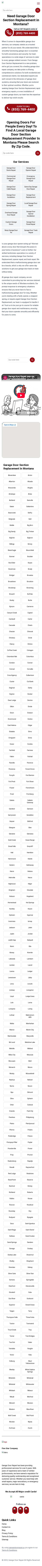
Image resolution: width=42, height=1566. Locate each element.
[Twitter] (20, 1510)
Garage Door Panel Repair (30, 223)
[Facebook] (26, 1510)
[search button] (37, 10)
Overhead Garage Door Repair (11, 214)
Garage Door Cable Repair (11, 188)
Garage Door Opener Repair (31, 169)
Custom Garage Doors (11, 223)
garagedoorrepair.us (17, 1548)
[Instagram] (14, 1510)
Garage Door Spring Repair (11, 204)
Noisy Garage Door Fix (11, 231)
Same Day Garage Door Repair (30, 188)
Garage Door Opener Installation (30, 214)
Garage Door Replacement (31, 196)
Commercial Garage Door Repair (11, 178)
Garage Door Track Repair (30, 231)
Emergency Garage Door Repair (30, 178)
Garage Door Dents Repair (11, 169)
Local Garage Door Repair (30, 204)
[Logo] (16, 3)
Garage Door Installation (11, 196)
